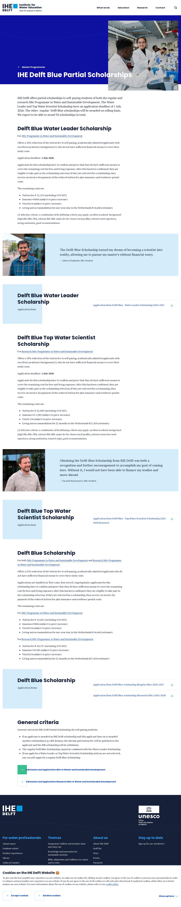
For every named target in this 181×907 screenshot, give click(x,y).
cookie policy (112, 884)
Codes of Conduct (11, 862)
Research (142, 7)
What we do (103, 7)
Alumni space (9, 843)
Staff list (97, 848)
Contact (160, 7)
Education (123, 7)
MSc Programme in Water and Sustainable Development (52, 135)
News (95, 853)
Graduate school (10, 848)
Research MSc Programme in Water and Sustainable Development (57, 351)
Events (96, 857)
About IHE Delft (101, 843)
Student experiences (12, 853)
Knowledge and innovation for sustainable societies (62, 853)
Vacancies (98, 862)
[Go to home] (13, 810)
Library (6, 857)
